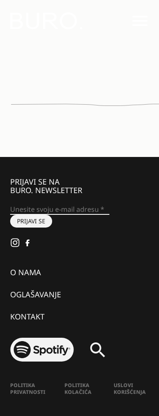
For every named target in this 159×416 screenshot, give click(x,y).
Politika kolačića (78, 389)
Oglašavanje (35, 294)
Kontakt (27, 316)
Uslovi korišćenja (130, 389)
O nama (25, 272)
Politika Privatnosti (27, 389)
